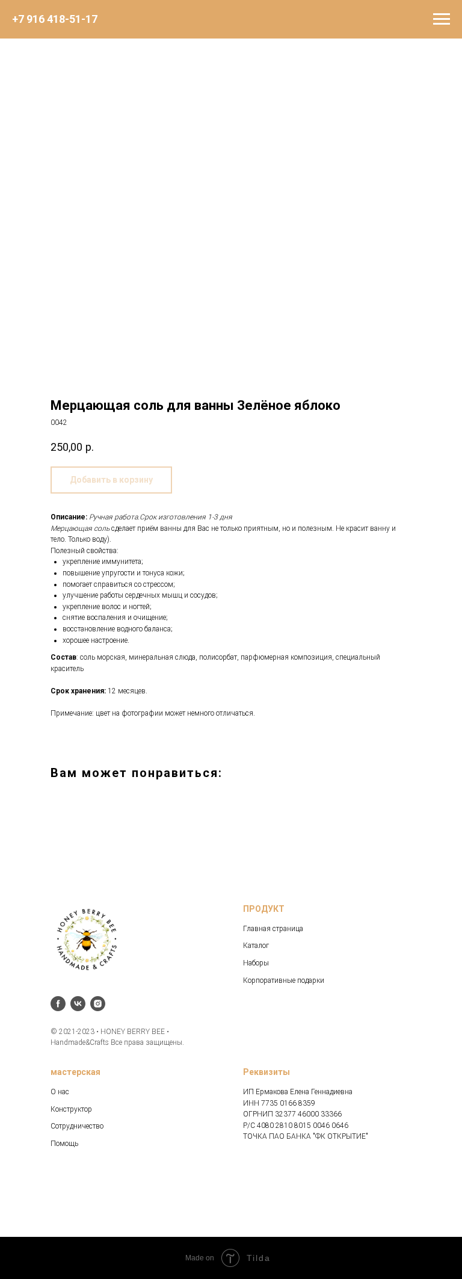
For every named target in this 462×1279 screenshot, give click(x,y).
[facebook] (58, 1003)
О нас (60, 1092)
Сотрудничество (77, 1126)
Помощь (64, 1143)
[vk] (77, 1003)
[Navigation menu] (441, 19)
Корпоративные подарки (283, 980)
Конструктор (71, 1109)
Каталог (256, 945)
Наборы (256, 963)
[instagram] (97, 1003)
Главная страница (273, 928)
